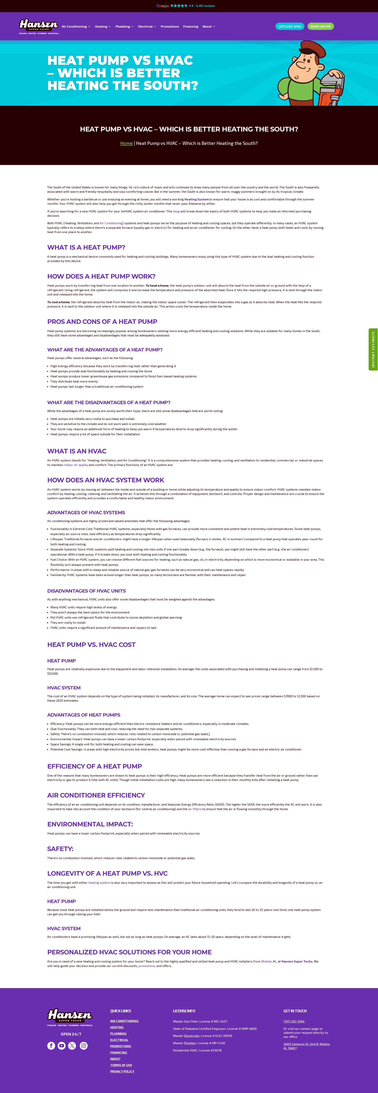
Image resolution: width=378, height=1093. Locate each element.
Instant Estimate (373, 349)
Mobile (266, 961)
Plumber (190, 1043)
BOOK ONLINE (321, 26)
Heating (101, 26)
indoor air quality (76, 465)
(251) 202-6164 (290, 26)
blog (176, 211)
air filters (195, 809)
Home (126, 143)
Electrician (191, 1035)
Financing (190, 26)
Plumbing (123, 26)
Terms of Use (121, 1065)
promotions (146, 966)
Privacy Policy (122, 1071)
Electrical (145, 26)
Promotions (170, 26)
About (207, 26)
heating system (99, 882)
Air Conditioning (74, 26)
